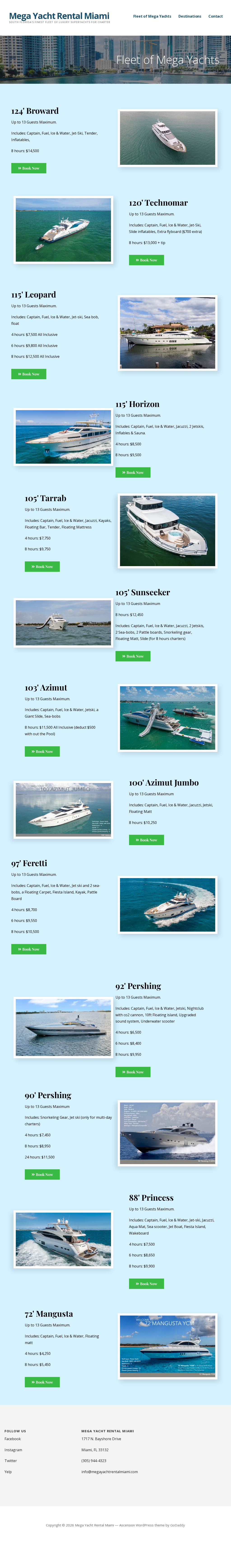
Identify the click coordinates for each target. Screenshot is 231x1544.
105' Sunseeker (143, 591)
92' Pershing (138, 985)
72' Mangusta (49, 1313)
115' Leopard (33, 294)
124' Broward (35, 110)
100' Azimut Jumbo (164, 782)
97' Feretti (29, 862)
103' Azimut (46, 687)
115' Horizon (137, 403)
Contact (215, 16)
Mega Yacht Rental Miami (59, 15)
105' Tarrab (45, 497)
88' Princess (151, 1197)
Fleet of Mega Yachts (152, 16)
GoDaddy (177, 1525)
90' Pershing (48, 1094)
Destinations (189, 16)
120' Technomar (158, 202)
